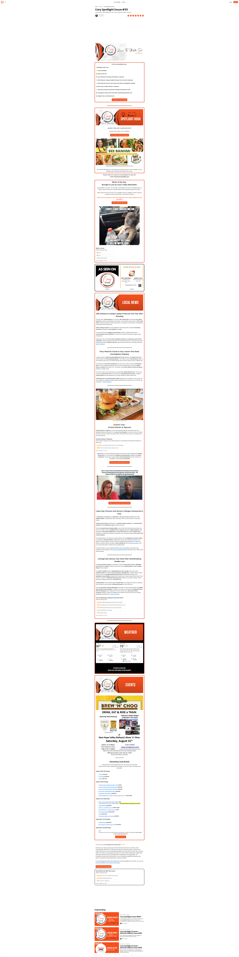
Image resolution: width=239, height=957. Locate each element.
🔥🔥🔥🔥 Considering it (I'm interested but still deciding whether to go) (111, 604)
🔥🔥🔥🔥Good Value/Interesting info (104, 878)
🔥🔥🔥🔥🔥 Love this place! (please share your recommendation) (110, 445)
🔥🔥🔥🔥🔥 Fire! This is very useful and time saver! (107, 875)
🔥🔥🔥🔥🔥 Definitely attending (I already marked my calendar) (109, 602)
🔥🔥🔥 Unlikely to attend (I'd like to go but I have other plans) (109, 607)
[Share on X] (133, 15)
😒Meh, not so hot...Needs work (103, 880)
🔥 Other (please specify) (102, 612)
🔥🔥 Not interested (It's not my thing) (104, 610)
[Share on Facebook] (131, 15)
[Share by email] (128, 15)
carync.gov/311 (134, 543)
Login (97, 260)
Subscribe (100, 260)
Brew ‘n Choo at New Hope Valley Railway (108, 802)
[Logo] (2, 2)
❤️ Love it (99, 252)
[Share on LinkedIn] (138, 15)
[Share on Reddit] (140, 15)
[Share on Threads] (135, 15)
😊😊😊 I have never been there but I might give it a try (108, 447)
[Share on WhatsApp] (143, 15)
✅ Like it (98, 255)
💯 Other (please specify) (102, 257)
